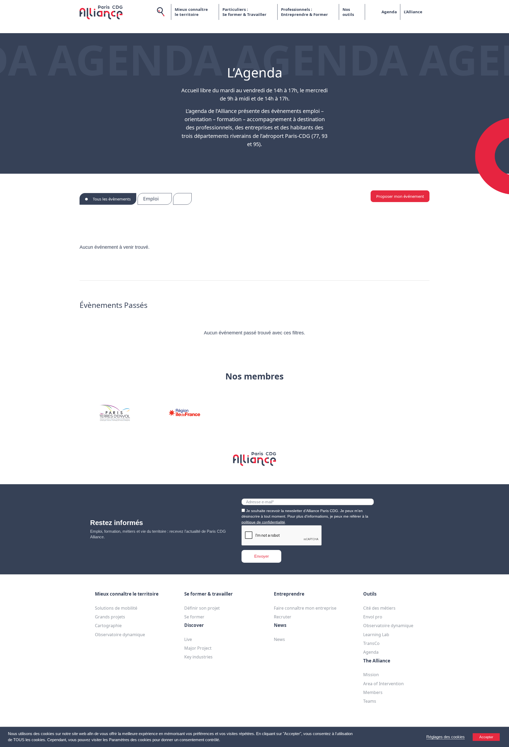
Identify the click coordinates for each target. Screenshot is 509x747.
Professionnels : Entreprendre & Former (304, 12)
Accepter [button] (486, 737)
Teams (369, 701)
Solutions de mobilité (116, 608)
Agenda (389, 11)
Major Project (198, 648)
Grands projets (110, 617)
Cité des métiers (379, 608)
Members (373, 692)
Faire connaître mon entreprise (305, 608)
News (279, 639)
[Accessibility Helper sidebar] (502, 740)
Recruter (282, 617)
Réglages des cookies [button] (445, 737)
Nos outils (348, 12)
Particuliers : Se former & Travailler (244, 12)
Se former (194, 617)
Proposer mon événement (400, 196)
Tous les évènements (111, 199)
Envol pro (372, 617)
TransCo (371, 643)
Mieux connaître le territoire (191, 12)
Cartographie (108, 625)
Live (188, 639)
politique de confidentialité (263, 522)
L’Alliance (413, 11)
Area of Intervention (383, 684)
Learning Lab (376, 634)
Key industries (198, 657)
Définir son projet (202, 608)
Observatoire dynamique (120, 634)
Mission (371, 675)
